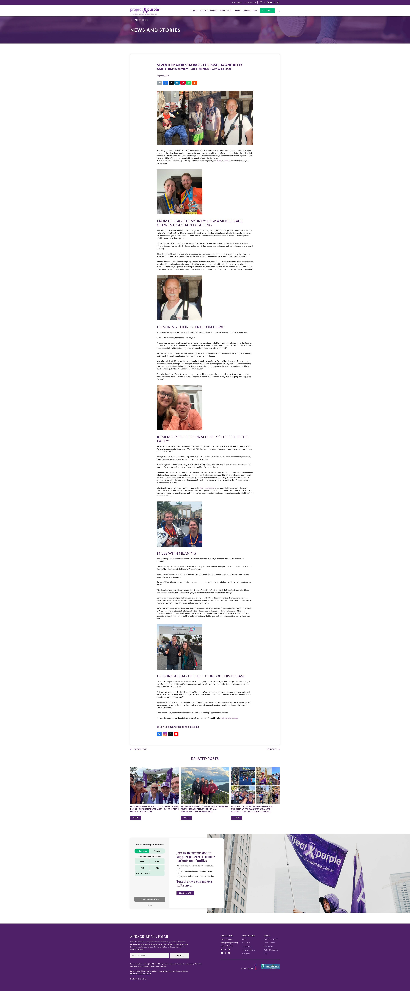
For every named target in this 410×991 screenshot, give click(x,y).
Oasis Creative (140, 979)
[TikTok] (274, 2)
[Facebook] (267, 2)
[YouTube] (271, 2)
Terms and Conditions (150, 971)
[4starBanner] (270, 966)
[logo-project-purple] (144, 11)
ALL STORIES (141, 20)
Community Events (248, 950)
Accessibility (163, 971)
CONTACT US (227, 935)
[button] (218, 10)
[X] (264, 2)
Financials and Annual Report (140, 974)
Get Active (246, 943)
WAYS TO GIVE (248, 935)
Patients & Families (270, 939)
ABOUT (267, 935)
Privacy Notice (135, 971)
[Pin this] (183, 83)
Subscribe (179, 956)
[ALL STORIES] (132, 20)
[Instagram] (261, 2)
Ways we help (268, 946)
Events (244, 939)
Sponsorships (247, 946)
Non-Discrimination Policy (178, 971)
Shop (265, 954)
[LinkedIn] (278, 2)
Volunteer (246, 954)
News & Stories (269, 943)
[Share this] (165, 83)
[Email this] (159, 83)
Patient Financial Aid (271, 950)
